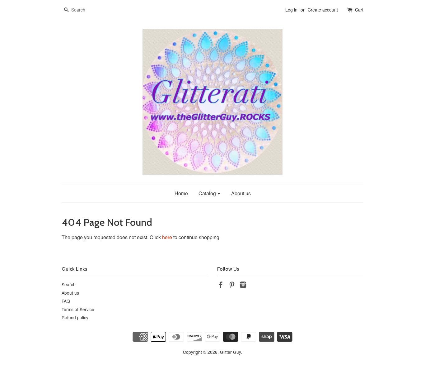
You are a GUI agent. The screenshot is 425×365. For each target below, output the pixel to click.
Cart (359, 10)
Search (69, 284)
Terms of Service (78, 309)
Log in (291, 10)
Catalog (207, 193)
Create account (323, 10)
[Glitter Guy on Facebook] (220, 285)
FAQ (66, 301)
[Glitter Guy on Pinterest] (231, 285)
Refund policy (75, 317)
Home (181, 193)
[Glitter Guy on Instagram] (243, 285)
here (167, 237)
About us (241, 193)
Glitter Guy (230, 352)
